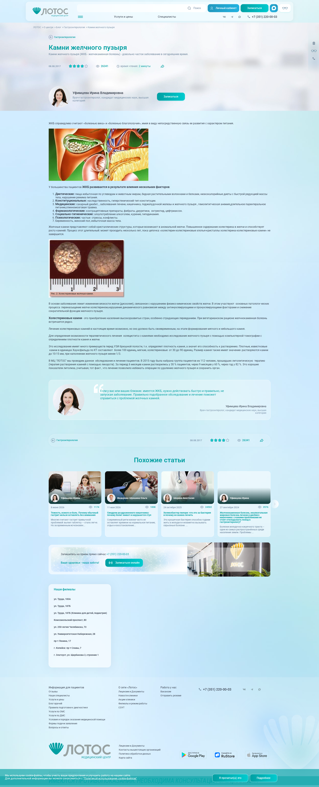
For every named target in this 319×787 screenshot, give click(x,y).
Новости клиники (128, 695)
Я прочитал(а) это (230, 778)
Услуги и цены (123, 16)
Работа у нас (168, 687)
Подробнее (263, 778)
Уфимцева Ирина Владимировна (98, 93)
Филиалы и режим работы (132, 703)
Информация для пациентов (66, 687)
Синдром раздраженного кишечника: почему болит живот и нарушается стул (129, 514)
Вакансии (165, 691)
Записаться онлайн (127, 562)
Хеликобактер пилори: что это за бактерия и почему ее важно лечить (187, 514)
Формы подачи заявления (63, 723)
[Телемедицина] (314, 45)
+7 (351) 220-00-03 (117, 554)
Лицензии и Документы (131, 691)
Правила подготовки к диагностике (68, 707)
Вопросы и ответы (59, 727)
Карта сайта (125, 757)
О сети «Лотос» (127, 687)
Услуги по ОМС (57, 711)
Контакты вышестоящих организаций (139, 749)
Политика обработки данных (135, 753)
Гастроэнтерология (64, 37)
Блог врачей (55, 703)
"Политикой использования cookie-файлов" (110, 778)
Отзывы (53, 691)
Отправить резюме (170, 695)
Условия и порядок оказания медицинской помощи (77, 719)
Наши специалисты (59, 695)
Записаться (254, 8)
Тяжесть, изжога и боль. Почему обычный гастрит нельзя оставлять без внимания (74, 514)
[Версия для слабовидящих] (314, 51)
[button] (44, 504)
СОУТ (121, 707)
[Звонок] (314, 60)
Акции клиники (126, 699)
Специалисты (167, 16)
